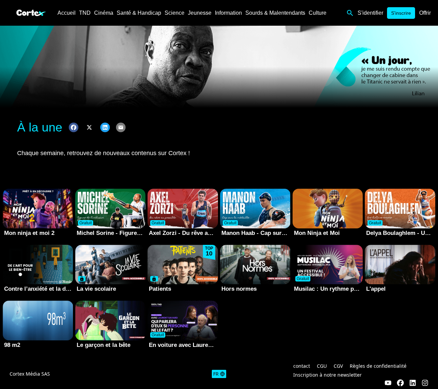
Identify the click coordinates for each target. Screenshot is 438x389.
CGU (322, 366)
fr (216, 374)
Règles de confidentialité (378, 366)
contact (301, 366)
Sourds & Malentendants (275, 13)
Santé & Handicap (139, 13)
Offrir (425, 13)
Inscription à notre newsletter (327, 375)
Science (174, 13)
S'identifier (370, 13)
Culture (317, 13)
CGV (338, 366)
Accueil (66, 13)
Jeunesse (199, 13)
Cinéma (103, 13)
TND (85, 13)
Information (228, 13)
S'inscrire (401, 13)
